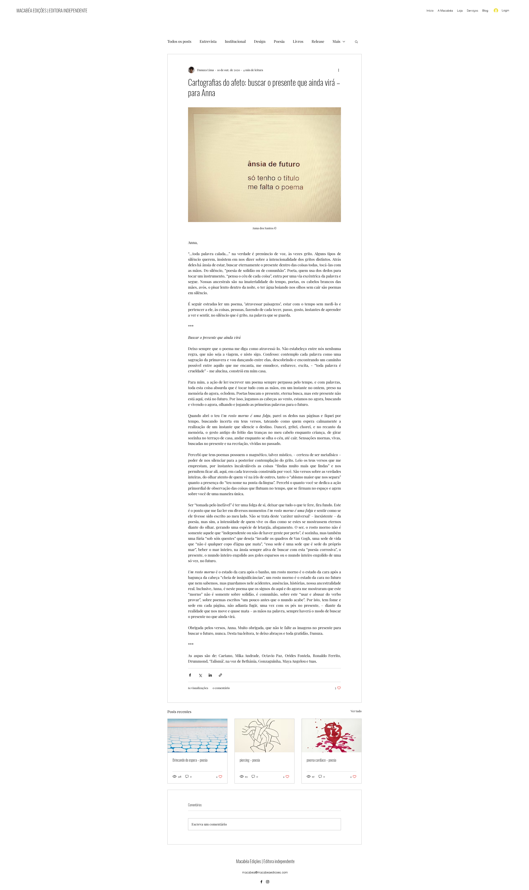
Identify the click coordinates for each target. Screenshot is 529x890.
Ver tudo (356, 711)
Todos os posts (179, 41)
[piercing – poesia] (264, 735)
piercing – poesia (250, 760)
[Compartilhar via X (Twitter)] (200, 675)
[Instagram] (268, 882)
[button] (356, 41)
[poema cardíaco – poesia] (331, 735)
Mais (336, 41)
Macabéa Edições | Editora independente (265, 861)
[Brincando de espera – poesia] (197, 735)
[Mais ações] (338, 69)
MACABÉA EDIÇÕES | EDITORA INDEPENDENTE (52, 10)
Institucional (235, 41)
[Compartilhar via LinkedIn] (210, 675)
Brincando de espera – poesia (190, 760)
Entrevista (208, 41)
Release (318, 41)
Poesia (279, 41)
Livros (298, 41)
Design (260, 41)
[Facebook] (261, 882)
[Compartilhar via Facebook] (190, 675)
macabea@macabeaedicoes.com (265, 872)
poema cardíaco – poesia (321, 760)
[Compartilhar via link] (220, 675)
